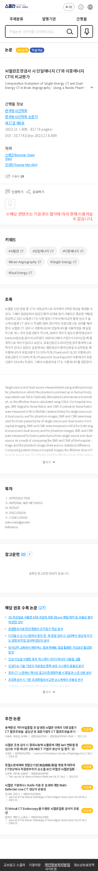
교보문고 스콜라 (14, 864)
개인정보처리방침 (57, 864)
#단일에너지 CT (43, 251)
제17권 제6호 (15, 122)
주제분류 (16, 18)
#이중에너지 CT (73, 251)
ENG (90, 9)
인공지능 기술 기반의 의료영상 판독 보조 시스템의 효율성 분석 (46, 666)
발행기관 (49, 18)
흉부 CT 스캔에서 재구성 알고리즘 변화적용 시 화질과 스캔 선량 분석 (49, 672)
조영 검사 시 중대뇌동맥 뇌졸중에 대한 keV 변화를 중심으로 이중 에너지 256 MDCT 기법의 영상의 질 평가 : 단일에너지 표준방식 (41, 747)
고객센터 (79, 9)
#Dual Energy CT (20, 272)
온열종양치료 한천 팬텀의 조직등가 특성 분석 (35, 628)
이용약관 (35, 864)
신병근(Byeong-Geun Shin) (20, 156)
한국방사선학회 (16, 110)
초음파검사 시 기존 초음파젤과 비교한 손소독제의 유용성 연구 (45, 679)
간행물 (81, 18)
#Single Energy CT (63, 261)
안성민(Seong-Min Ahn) (21, 164)
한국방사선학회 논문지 (21, 116)
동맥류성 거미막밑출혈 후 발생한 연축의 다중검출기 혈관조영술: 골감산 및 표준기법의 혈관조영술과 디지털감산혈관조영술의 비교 (41, 729)
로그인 (69, 7)
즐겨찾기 (85, 37)
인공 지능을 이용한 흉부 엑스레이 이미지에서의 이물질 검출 (44, 659)
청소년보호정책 (84, 864)
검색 (69, 35)
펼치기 (91, 89)
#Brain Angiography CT (25, 261)
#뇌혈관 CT (16, 251)
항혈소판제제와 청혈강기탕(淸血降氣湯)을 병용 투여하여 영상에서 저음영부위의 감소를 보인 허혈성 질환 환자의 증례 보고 (41, 767)
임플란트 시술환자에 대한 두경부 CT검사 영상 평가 (39, 686)
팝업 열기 (29, 554)
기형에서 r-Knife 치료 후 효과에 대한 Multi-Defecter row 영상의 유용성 (36, 787)
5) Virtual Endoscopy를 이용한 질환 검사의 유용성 (42, 811)
